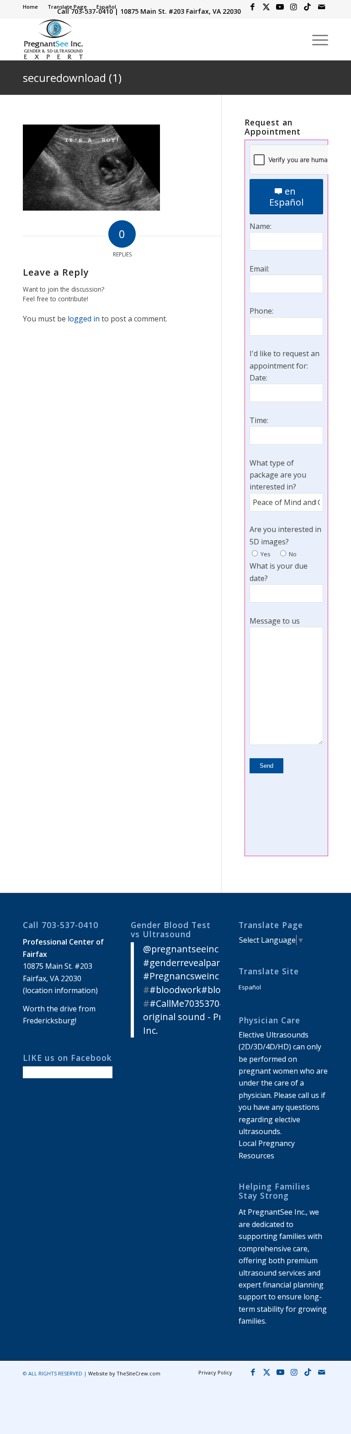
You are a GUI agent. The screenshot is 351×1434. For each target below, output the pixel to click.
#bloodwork (175, 989)
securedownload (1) (72, 77)
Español (106, 6)
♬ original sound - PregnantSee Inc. (205, 1017)
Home (30, 6)
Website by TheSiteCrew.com (124, 1373)
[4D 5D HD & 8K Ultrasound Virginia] (53, 39)
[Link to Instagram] (293, 7)
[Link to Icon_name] (307, 7)
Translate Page (67, 6)
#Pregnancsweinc (181, 976)
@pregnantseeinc (180, 949)
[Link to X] (266, 7)
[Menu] (315, 39)
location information (60, 990)
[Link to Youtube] (280, 7)
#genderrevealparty (185, 962)
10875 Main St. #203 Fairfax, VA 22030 (180, 11)
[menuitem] (33, 7)
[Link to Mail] (321, 7)
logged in (84, 319)
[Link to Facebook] (252, 7)
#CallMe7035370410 (191, 1003)
